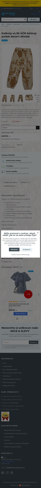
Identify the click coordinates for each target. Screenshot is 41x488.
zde (28, 254)
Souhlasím (26, 249)
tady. (30, 245)
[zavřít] (37, 232)
